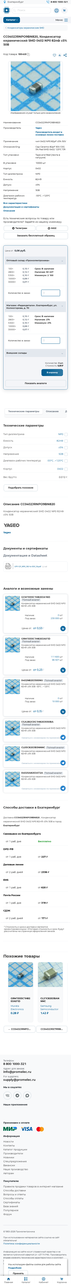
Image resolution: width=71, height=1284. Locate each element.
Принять (18, 1273)
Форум (7, 1214)
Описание (9, 211)
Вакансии (9, 1165)
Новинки (8, 1157)
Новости (8, 1142)
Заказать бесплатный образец (36, 236)
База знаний (10, 1206)
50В (61, 454)
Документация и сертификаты (21, 207)
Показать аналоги (36, 383)
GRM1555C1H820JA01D (35, 640)
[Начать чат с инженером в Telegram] (63, 737)
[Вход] (56, 10)
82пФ (60, 441)
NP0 (60, 434)
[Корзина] (64, 10)
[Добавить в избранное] (54, 55)
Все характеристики (15, 203)
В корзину (52, 373)
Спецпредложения (15, 1161)
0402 (60, 469)
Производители (13, 1153)
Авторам (8, 1173)
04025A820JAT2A (41, 773)
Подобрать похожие (20, 488)
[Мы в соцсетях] (7, 1095)
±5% (60, 447)
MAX (53, 228)
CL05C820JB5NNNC (42, 747)
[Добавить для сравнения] (59, 55)
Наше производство (15, 1169)
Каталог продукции (15, 1150)
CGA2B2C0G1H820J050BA (37, 723)
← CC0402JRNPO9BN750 (22, 1029)
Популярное (10, 1210)
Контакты (9, 1146)
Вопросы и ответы (14, 1194)
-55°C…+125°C (55, 461)
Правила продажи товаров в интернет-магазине (33, 1187)
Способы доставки (14, 1191)
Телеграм (21, 228)
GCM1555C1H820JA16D (35, 598)
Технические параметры (23, 411)
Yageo (39, 128)
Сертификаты (11, 1202)
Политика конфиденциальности (21, 1243)
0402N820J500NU (41, 680)
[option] (35, 86)
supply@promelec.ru (19, 1079)
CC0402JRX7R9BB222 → (54, 1029)
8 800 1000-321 (14, 1064)
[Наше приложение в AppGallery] (14, 1112)
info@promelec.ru (17, 1072)
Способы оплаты (13, 1198)
